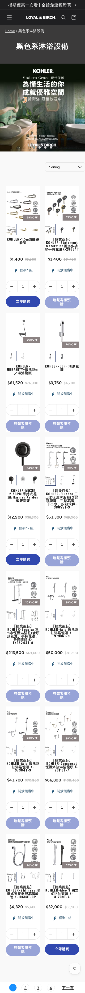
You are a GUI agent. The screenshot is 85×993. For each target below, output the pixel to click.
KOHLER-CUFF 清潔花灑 (62, 367)
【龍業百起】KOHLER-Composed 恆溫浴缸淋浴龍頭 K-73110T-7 (62, 764)
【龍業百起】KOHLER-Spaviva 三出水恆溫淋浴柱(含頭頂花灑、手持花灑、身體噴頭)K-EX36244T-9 (23, 634)
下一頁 (68, 988)
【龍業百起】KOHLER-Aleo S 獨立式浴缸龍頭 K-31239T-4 (61, 891)
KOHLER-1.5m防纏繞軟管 (23, 241)
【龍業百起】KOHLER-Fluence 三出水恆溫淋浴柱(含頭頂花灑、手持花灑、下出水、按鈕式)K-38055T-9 (62, 498)
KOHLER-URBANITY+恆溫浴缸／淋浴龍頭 (23, 369)
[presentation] (40, 229)
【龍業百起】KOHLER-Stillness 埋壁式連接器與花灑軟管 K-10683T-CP (23, 891)
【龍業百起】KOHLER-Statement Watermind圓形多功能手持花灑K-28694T (62, 244)
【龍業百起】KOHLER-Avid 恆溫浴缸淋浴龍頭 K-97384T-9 (23, 764)
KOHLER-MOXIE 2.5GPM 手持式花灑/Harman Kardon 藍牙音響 (23, 495)
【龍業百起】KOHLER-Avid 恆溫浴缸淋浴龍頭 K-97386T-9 (62, 630)
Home (10, 31)
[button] (9, 17)
